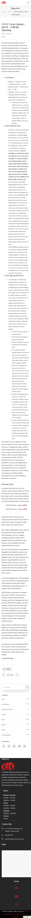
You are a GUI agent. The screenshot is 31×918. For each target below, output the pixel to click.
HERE (25, 505)
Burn (3, 699)
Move (3, 719)
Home (3, 11)
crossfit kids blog (7, 709)
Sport (3, 730)
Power (4, 724)
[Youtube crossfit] (16, 896)
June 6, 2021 (8, 33)
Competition (5, 704)
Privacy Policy (12, 914)
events (9, 11)
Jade (4, 33)
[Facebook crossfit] (16, 888)
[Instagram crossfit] (16, 904)
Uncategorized (6, 735)
